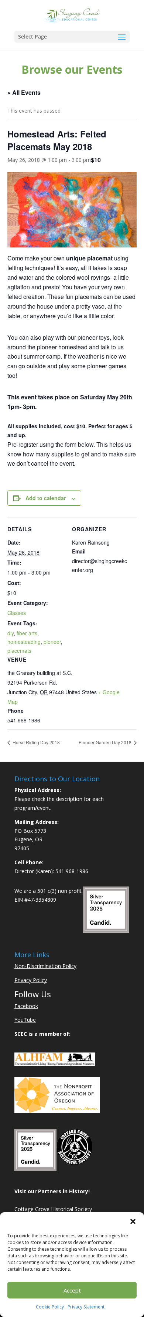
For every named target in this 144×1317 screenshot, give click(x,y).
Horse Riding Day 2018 (35, 742)
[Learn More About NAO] (57, 1110)
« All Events (24, 92)
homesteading (24, 641)
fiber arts (27, 633)
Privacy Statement (86, 1307)
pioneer (52, 641)
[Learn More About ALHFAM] (54, 1063)
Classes (16, 612)
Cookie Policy (50, 1307)
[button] (133, 1221)
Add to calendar (45, 498)
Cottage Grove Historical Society (53, 1209)
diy (10, 633)
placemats (19, 650)
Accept (72, 1290)
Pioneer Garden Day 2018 (106, 742)
